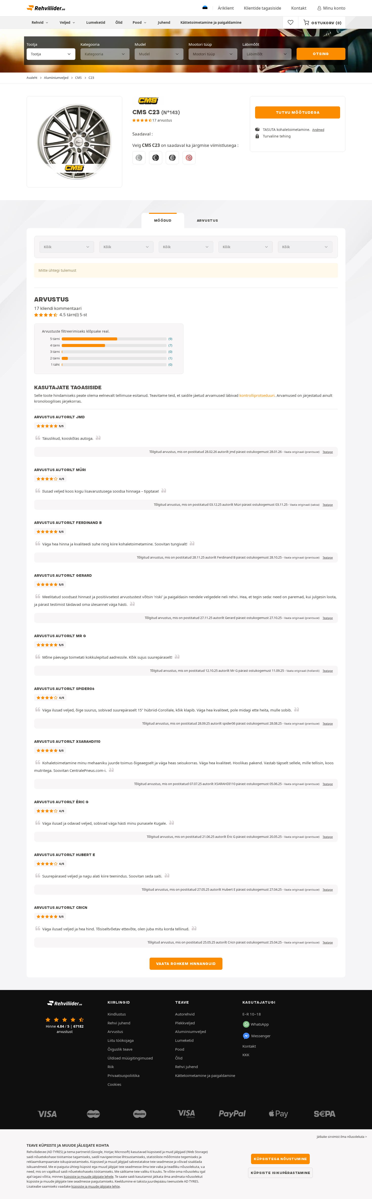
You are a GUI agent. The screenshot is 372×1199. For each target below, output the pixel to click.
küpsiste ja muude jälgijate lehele (88, 1176)
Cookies (114, 1084)
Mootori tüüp (200, 44)
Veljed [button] (65, 22)
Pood (138, 22)
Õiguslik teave (120, 1049)
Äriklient (226, 8)
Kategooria (89, 44)
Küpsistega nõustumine (280, 1159)
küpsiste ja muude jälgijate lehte (95, 1186)
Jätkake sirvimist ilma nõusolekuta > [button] (342, 1137)
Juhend (164, 22)
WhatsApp (260, 1024)
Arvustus (207, 220)
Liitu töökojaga (121, 1040)
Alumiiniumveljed (190, 1031)
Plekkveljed (185, 1022)
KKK (245, 1054)
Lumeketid (95, 22)
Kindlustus (117, 1014)
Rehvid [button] (38, 22)
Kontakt (298, 8)
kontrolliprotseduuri (257, 395)
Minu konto (334, 8)
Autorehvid (185, 1014)
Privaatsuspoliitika (123, 1075)
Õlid (118, 22)
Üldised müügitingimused (130, 1057)
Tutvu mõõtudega (298, 112)
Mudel (140, 44)
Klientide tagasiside (262, 8)
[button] (109, 338)
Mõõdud (163, 220)
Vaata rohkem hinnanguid (186, 963)
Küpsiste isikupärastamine (280, 1173)
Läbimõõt (250, 44)
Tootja (32, 44)
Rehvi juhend (119, 1022)
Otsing (321, 54)
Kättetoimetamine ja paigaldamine (210, 22)
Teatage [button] (328, 452)
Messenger (261, 1035)
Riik (111, 1066)
